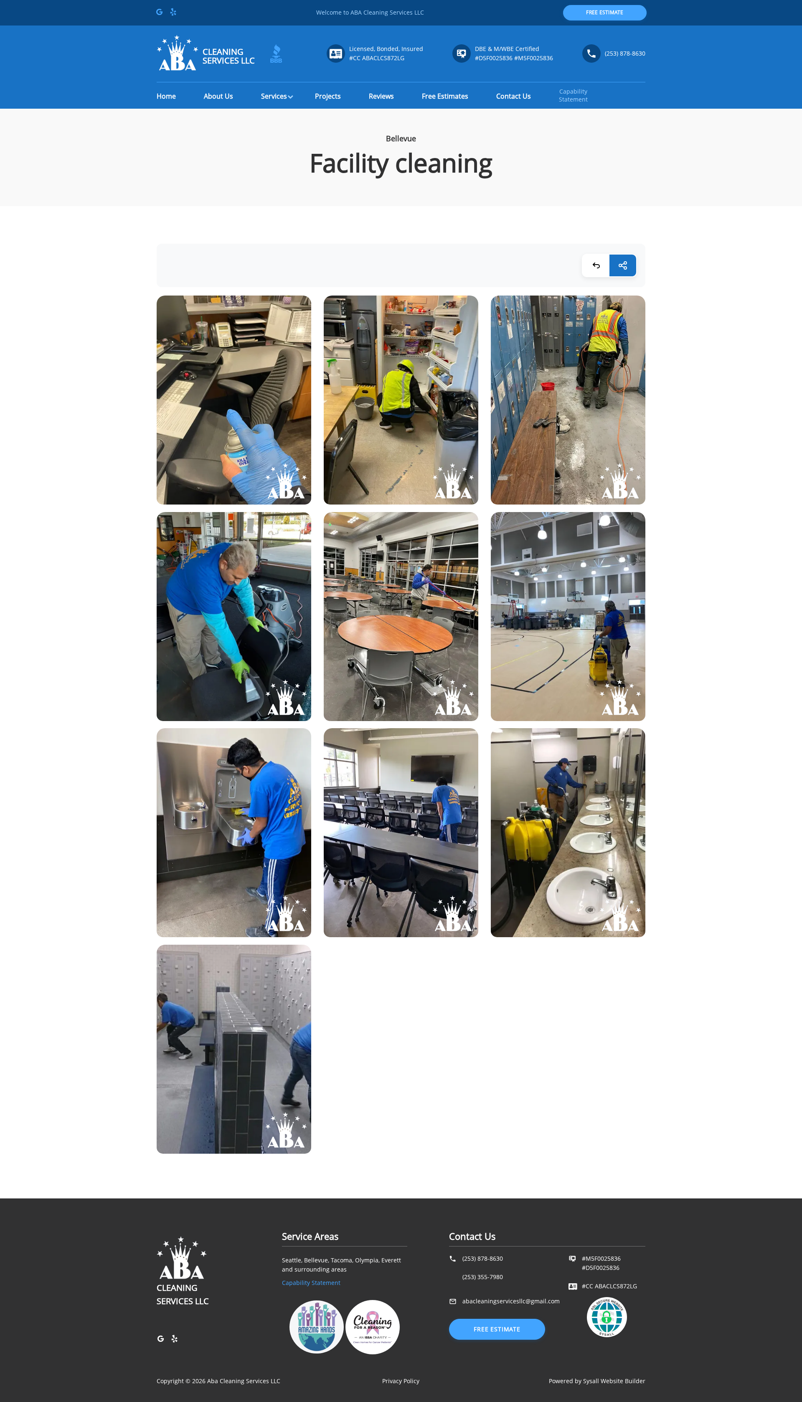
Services (274, 96)
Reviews (381, 96)
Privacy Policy (400, 1381)
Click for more (233, 407)
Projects (328, 96)
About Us (218, 96)
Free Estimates (445, 96)
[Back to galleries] (596, 265)
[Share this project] (622, 265)
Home (166, 96)
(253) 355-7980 (482, 1277)
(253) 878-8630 (625, 53)
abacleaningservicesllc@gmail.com (511, 1301)
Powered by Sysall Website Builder (597, 1381)
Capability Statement (311, 1283)
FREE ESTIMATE (604, 12)
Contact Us (513, 96)
